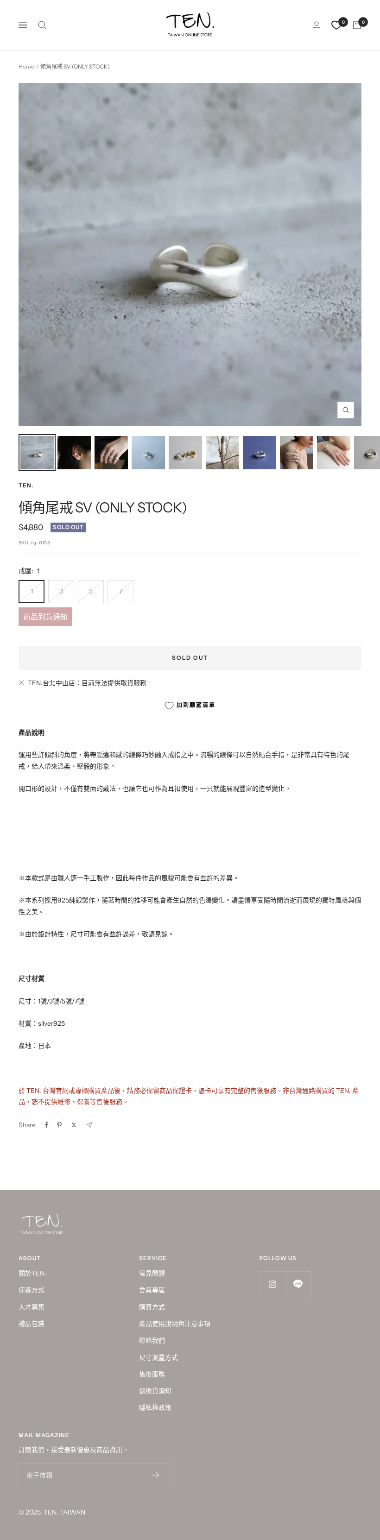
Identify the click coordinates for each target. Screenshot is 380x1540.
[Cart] (356, 25)
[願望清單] (336, 25)
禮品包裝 (31, 1323)
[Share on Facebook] (47, 1125)
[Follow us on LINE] (297, 1284)
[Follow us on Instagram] (272, 1284)
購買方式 (152, 1307)
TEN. (26, 485)
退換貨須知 (155, 1391)
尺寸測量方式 (158, 1357)
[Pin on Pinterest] (59, 1125)
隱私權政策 (155, 1407)
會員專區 (152, 1290)
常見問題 (152, 1273)
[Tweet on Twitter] (74, 1125)
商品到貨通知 (45, 616)
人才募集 (31, 1307)
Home (26, 66)
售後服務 (152, 1374)
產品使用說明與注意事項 (174, 1323)
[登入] (316, 25)
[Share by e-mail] (89, 1125)
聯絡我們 (152, 1340)
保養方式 (31, 1290)
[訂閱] (156, 1475)
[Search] (42, 25)
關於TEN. (32, 1273)
